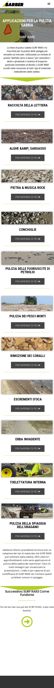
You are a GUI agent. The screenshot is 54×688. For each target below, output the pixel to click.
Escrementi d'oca (28, 399)
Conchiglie (27, 230)
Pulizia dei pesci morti (28, 316)
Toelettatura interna (28, 482)
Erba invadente (27, 439)
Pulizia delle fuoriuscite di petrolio (27, 270)
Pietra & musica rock (28, 188)
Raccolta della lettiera (28, 105)
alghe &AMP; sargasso (28, 148)
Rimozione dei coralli (27, 356)
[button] (49, 3)
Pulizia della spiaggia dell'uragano (28, 525)
